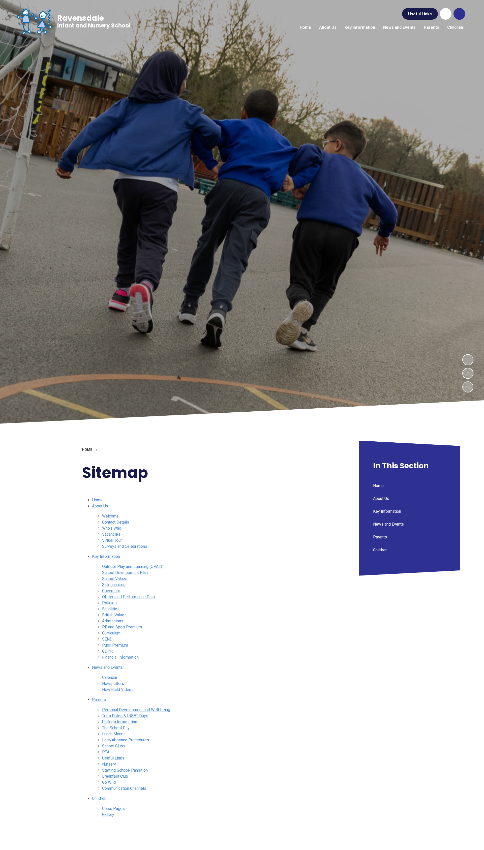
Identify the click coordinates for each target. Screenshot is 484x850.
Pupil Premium (115, 645)
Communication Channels (124, 788)
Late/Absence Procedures (125, 740)
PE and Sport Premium (122, 627)
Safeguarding (114, 584)
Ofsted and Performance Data (128, 596)
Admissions (112, 621)
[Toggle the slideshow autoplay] (467, 386)
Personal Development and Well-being (136, 709)
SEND (107, 639)
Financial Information (120, 657)
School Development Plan (125, 572)
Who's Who (111, 528)
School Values (114, 578)
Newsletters (113, 683)
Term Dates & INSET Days (125, 715)
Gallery (108, 814)
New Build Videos (118, 689)
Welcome (110, 516)
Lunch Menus (114, 734)
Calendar (109, 677)
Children (99, 798)
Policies (109, 602)
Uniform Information (119, 721)
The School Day (116, 727)
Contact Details (115, 522)
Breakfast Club (115, 776)
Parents (99, 699)
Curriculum (111, 633)
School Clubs (113, 746)
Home (97, 500)
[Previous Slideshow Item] (467, 373)
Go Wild (109, 782)
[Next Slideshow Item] (467, 359)
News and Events (107, 667)
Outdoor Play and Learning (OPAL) (132, 566)
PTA (105, 752)
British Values (114, 615)
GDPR (107, 651)
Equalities (110, 608)
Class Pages (113, 808)
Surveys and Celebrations (124, 546)
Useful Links (420, 14)
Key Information (106, 556)
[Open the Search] (459, 14)
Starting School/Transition (125, 770)
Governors (111, 590)
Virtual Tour (112, 540)
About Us (100, 506)
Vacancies (111, 534)
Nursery (109, 764)
